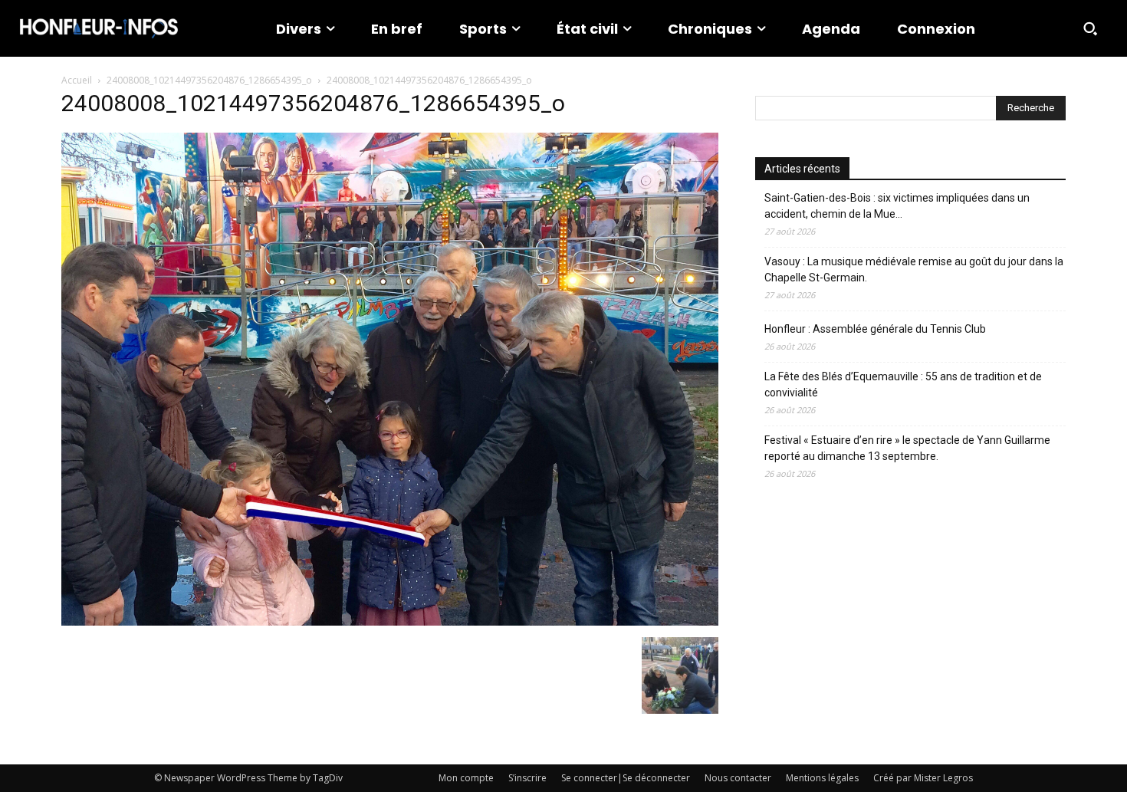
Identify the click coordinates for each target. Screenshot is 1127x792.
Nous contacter (738, 777)
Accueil (76, 80)
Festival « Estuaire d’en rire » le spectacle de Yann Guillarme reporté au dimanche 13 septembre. (907, 448)
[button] (1090, 28)
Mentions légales (822, 777)
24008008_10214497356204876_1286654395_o (209, 80)
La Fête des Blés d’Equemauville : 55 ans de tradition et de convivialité (903, 384)
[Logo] (98, 28)
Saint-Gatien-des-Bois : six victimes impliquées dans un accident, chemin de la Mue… (897, 206)
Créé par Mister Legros (923, 777)
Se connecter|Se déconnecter (625, 777)
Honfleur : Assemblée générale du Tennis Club (875, 329)
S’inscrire (527, 777)
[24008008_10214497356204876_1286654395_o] (389, 621)
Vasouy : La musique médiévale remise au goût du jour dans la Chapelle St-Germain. (913, 269)
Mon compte (466, 777)
